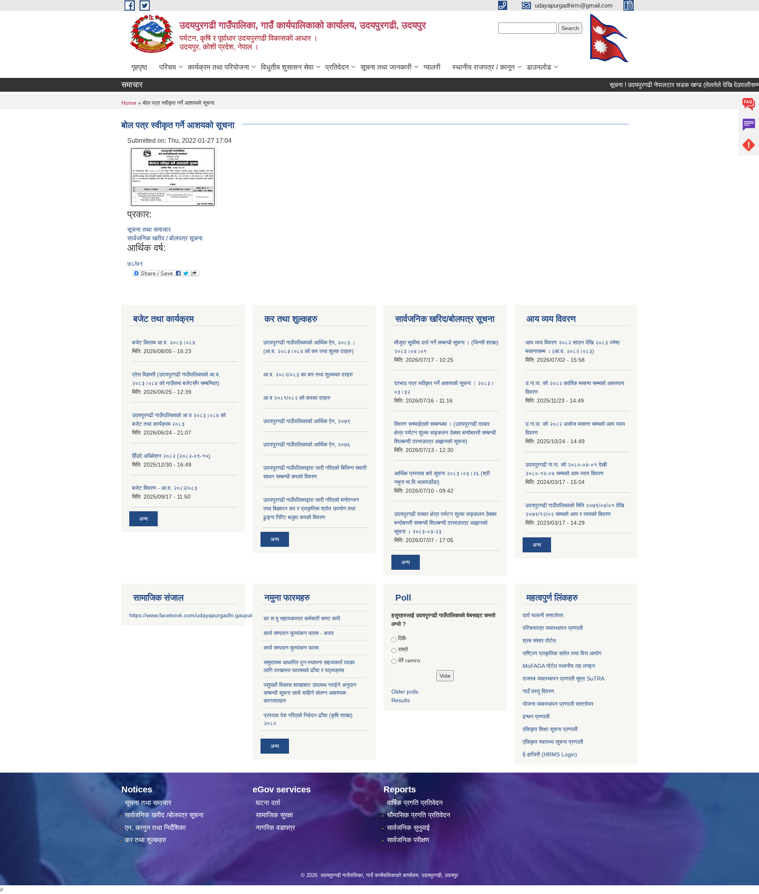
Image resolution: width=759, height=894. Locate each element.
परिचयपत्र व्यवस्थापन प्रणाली (553, 628)
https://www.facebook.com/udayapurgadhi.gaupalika (194, 615)
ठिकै (402, 638)
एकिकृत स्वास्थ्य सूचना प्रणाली (553, 742)
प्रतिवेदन (337, 67)
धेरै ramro (409, 660)
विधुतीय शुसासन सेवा (287, 67)
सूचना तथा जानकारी (386, 67)
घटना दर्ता (268, 803)
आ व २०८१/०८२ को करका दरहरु (296, 398)
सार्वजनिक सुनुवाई (408, 828)
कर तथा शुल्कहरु (145, 840)
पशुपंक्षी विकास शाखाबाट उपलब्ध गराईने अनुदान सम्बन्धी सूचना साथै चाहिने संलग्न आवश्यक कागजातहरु (310, 693)
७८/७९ (135, 263)
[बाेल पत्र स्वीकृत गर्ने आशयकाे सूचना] (172, 176)
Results (400, 700)
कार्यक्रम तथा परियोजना (218, 67)
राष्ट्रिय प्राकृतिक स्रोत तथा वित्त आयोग (562, 653)
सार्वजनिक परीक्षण (408, 840)
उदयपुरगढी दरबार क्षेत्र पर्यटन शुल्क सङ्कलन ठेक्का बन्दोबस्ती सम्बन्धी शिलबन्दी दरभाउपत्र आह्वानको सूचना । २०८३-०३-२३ (445, 523)
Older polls (404, 691)
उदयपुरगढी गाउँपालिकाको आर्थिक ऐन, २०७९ (306, 421)
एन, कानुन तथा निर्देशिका (155, 828)
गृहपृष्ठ (139, 67)
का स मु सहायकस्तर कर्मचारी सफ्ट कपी (302, 618)
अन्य (143, 519)
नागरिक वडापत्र (275, 828)
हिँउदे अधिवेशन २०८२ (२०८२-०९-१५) (171, 456)
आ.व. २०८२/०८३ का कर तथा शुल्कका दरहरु (308, 374)
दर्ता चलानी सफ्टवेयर (543, 615)
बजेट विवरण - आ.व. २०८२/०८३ (164, 488)
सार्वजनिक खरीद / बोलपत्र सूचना (165, 238)
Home (128, 103)
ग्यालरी (431, 67)
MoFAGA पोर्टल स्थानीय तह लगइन (559, 666)
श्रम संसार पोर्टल (539, 640)
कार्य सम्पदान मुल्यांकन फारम (291, 648)
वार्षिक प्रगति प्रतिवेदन (415, 803)
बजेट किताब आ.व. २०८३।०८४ (163, 342)
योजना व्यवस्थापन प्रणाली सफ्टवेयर (558, 704)
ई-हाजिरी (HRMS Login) (550, 754)
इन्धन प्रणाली (536, 716)
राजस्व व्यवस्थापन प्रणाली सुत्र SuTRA (563, 678)
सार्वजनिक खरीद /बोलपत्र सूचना (164, 815)
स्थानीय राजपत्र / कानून (483, 67)
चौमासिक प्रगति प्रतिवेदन (418, 815)
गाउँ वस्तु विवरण (538, 691)
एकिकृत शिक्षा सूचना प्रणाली (550, 729)
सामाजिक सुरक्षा (274, 815)
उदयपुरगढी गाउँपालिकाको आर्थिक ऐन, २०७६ (306, 444)
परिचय (167, 67)
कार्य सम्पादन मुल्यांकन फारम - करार (299, 633)
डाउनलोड (539, 67)
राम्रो (403, 649)
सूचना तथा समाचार (149, 229)
